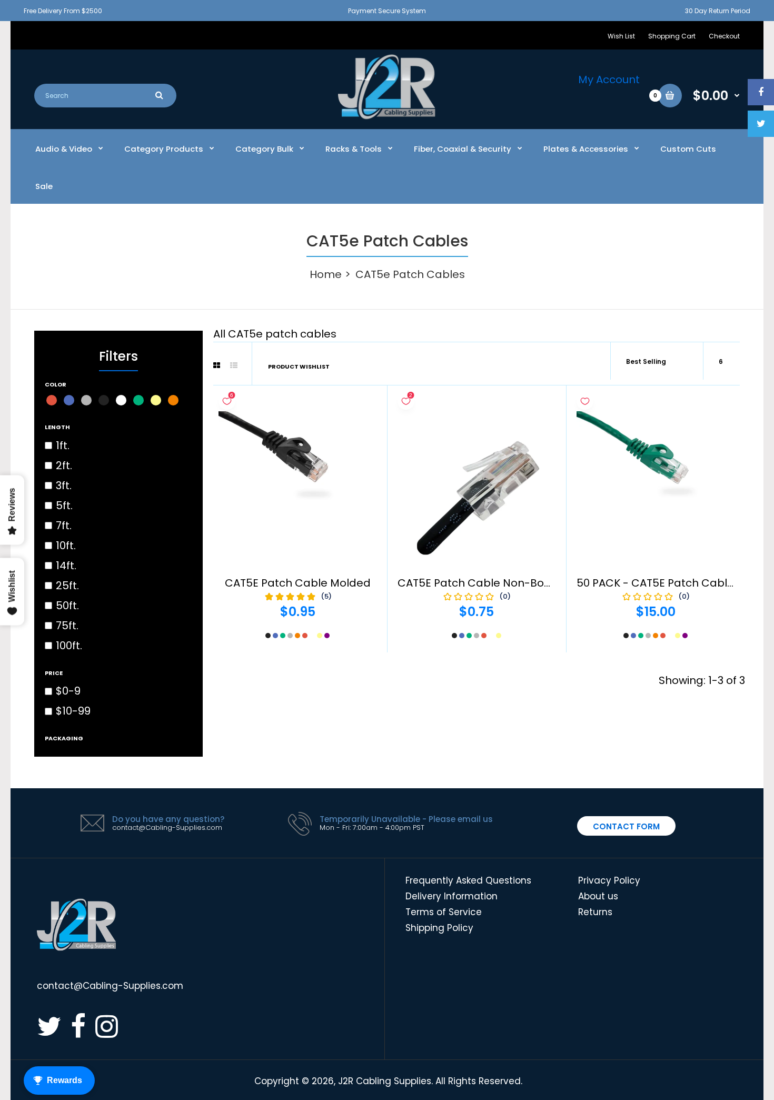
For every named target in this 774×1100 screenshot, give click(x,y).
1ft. (63, 445)
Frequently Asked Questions (468, 880)
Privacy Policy (609, 880)
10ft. (66, 545)
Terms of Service (443, 912)
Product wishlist (299, 366)
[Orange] (173, 400)
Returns (595, 912)
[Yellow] (156, 400)
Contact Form (626, 826)
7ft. (64, 525)
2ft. (64, 465)
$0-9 (68, 690)
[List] (233, 365)
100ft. (69, 645)
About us (598, 896)
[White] (121, 400)
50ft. (67, 605)
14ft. (66, 565)
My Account (609, 79)
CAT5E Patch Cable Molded (298, 583)
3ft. (64, 485)
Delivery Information (451, 896)
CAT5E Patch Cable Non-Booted (483, 583)
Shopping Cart (672, 36)
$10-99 (73, 710)
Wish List (621, 36)
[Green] (138, 400)
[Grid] (216, 365)
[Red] (51, 400)
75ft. (67, 625)
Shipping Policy (439, 927)
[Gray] (86, 400)
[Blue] (69, 400)
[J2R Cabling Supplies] (387, 116)
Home (326, 274)
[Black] (103, 400)
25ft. (67, 585)
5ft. (64, 505)
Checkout (724, 36)
